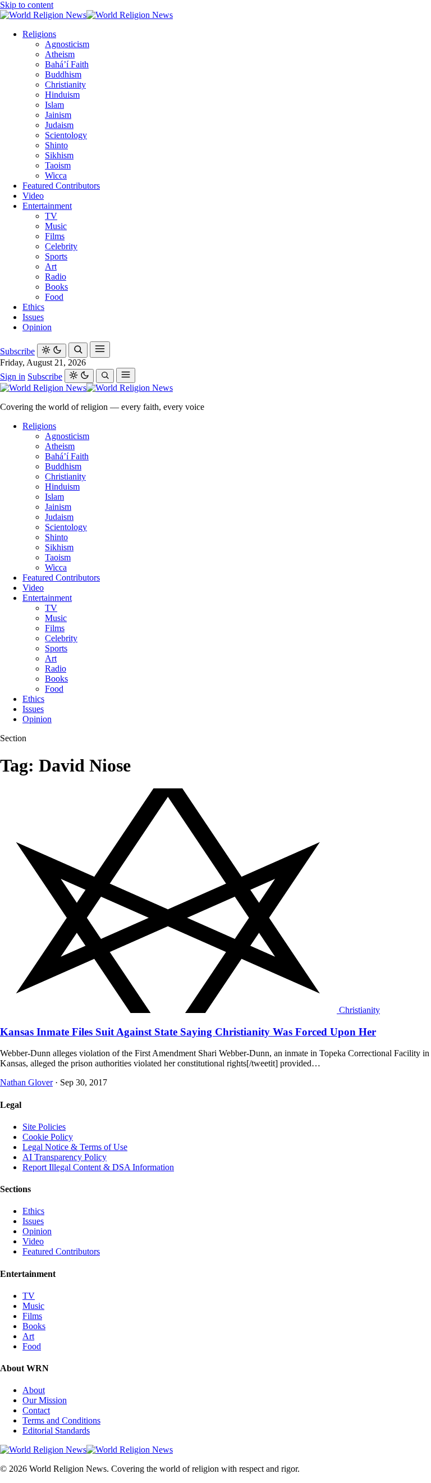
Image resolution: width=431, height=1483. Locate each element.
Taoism (58, 165)
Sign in (12, 376)
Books (56, 286)
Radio (55, 276)
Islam (54, 104)
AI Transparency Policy (64, 1157)
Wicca (56, 175)
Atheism (60, 54)
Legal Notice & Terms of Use (74, 1147)
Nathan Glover (26, 1082)
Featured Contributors (61, 185)
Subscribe (17, 351)
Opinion (37, 327)
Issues (33, 317)
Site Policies (44, 1126)
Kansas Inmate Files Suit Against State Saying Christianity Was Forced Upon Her (188, 1032)
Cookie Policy (47, 1137)
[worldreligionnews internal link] (86, 15)
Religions (39, 34)
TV (51, 216)
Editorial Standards (56, 1430)
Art (51, 266)
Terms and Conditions (61, 1420)
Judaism (59, 125)
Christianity (65, 84)
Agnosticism (67, 44)
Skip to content (26, 5)
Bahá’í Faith (67, 64)
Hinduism (62, 94)
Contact (36, 1410)
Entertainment (47, 206)
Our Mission (44, 1400)
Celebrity (61, 246)
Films (55, 236)
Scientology (66, 135)
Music (56, 226)
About (33, 1390)
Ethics (33, 307)
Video (33, 195)
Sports (56, 256)
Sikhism (59, 155)
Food (54, 297)
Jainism (58, 115)
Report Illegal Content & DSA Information (98, 1167)
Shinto (56, 145)
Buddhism (63, 74)
